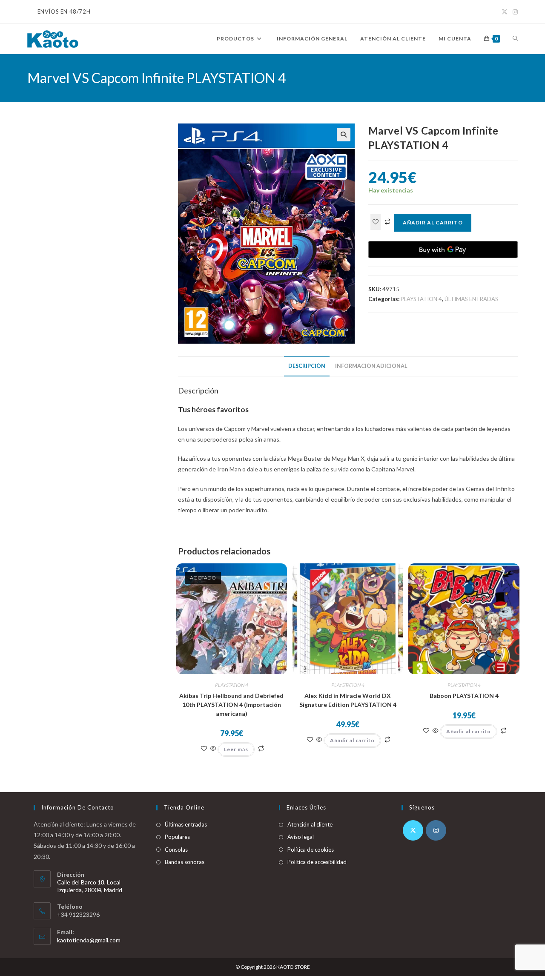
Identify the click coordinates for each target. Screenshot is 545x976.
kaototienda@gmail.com (88, 940)
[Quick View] (213, 748)
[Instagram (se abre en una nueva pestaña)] (514, 12)
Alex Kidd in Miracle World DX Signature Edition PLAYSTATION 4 (347, 700)
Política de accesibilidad (317, 861)
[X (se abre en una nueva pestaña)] (504, 12)
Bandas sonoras (184, 861)
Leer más (236, 749)
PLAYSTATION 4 (421, 299)
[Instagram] (436, 830)
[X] (413, 830)
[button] (343, 134)
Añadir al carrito (433, 222)
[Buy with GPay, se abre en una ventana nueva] (443, 249)
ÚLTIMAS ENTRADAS (471, 299)
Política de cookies (310, 849)
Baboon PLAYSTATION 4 (464, 695)
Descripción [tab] (306, 366)
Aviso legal (300, 836)
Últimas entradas (186, 824)
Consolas (176, 849)
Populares (177, 836)
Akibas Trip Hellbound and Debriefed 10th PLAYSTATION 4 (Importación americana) (231, 704)
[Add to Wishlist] (375, 222)
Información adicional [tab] (371, 366)
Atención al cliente (310, 824)
